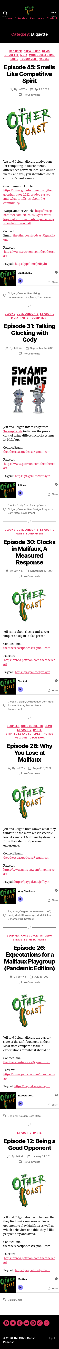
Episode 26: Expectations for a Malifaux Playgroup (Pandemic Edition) (29, 958)
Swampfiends (12, 431)
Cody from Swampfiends (31, 505)
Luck (10, 915)
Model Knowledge (25, 915)
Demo (46, 51)
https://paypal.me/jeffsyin (32, 476)
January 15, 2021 (42, 1156)
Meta (23, 55)
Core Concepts (28, 313)
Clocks (10, 313)
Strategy (29, 918)
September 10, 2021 (41, 570)
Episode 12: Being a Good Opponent (29, 1144)
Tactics (47, 733)
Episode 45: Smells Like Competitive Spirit (29, 73)
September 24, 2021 (41, 348)
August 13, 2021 (42, 768)
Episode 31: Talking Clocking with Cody (29, 332)
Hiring (36, 293)
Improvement (15, 297)
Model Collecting (42, 55)
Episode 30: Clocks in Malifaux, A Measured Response (29, 552)
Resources (37, 18)
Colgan (12, 293)
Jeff (10, 512)
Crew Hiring (32, 51)
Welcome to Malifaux (29, 737)
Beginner (15, 51)
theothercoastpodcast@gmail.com (26, 452)
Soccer (12, 705)
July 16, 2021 (41, 976)
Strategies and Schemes (23, 733)
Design (37, 509)
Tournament (29, 59)
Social (20, 705)
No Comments (31, 94)
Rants (14, 59)
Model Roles (43, 915)
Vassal (44, 59)
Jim (27, 297)
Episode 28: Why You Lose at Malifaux (29, 752)
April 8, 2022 (42, 89)
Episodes (21, 18)
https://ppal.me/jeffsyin (31, 264)
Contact (52, 18)
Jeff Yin (22, 89)
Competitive (24, 293)
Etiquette (11, 55)
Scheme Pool (15, 918)
